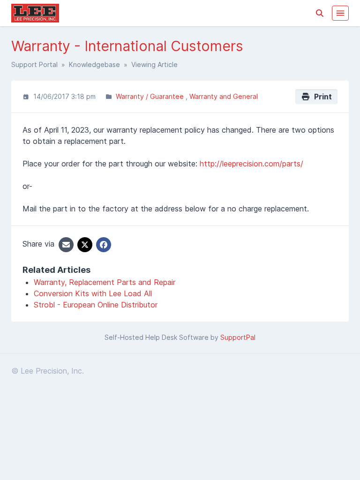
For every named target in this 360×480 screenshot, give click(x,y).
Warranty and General (223, 96)
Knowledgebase (94, 64)
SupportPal (237, 337)
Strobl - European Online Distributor (96, 304)
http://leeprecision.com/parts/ (251, 163)
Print (321, 96)
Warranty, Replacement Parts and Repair (104, 282)
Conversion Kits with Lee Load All (93, 293)
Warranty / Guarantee (151, 96)
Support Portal (34, 64)
